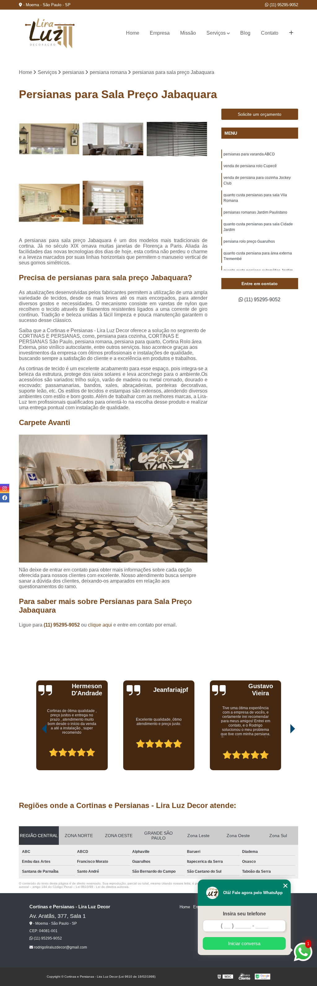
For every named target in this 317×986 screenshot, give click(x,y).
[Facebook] (4, 497)
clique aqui (100, 625)
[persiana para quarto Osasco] (113, 139)
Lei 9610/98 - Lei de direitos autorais (102, 886)
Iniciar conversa (244, 943)
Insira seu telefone (244, 913)
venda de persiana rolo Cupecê (250, 166)
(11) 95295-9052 (283, 4)
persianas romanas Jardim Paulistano (255, 212)
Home (132, 33)
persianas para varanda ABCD (249, 154)
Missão (188, 33)
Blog (245, 33)
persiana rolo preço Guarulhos (249, 241)
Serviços (216, 33)
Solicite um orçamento (259, 114)
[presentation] (35, 752)
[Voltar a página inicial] (50, 33)
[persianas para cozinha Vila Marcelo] (113, 202)
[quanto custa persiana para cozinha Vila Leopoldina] (49, 202)
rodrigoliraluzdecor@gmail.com (60, 947)
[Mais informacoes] (291, 33)
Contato (269, 33)
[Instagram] (4, 488)
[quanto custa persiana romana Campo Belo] (49, 139)
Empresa (160, 33)
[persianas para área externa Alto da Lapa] (177, 139)
